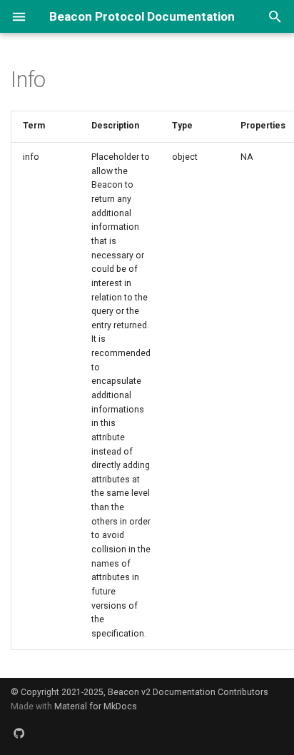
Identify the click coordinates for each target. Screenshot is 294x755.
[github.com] (20, 733)
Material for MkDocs (95, 706)
